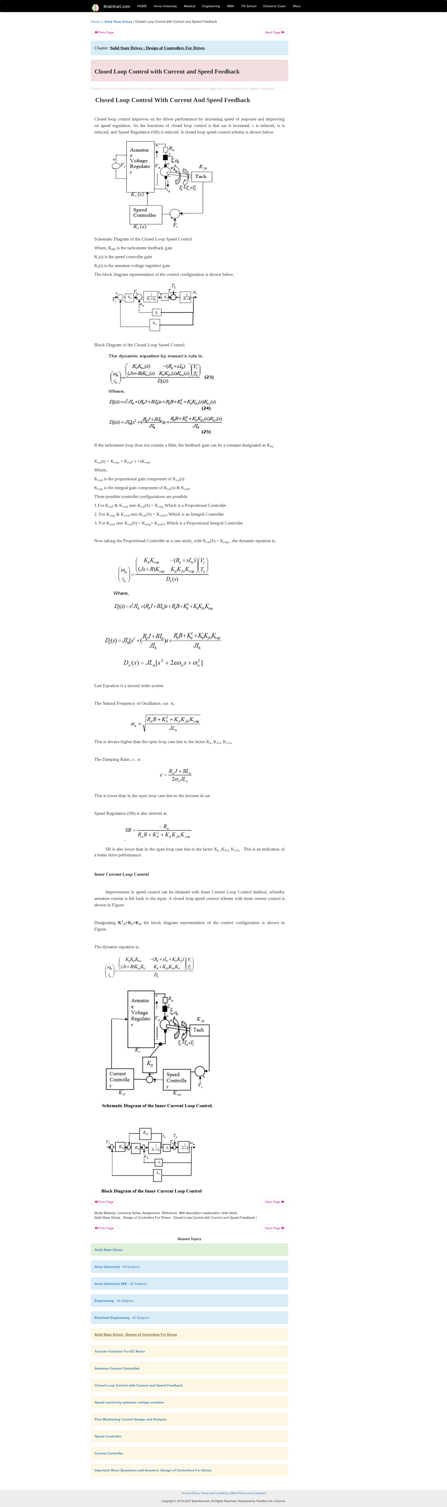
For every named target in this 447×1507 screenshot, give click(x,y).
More (297, 6)
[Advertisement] (325, 89)
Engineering (211, 6)
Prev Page (106, 32)
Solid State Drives (118, 21)
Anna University (165, 6)
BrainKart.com (117, 6)
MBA (230, 6)
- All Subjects (117, 1267)
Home (95, 21)
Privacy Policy (190, 1493)
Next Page (273, 32)
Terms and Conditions (214, 1493)
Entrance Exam (274, 6)
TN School (248, 6)
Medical (189, 6)
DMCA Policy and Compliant (248, 1493)
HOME (142, 6)
